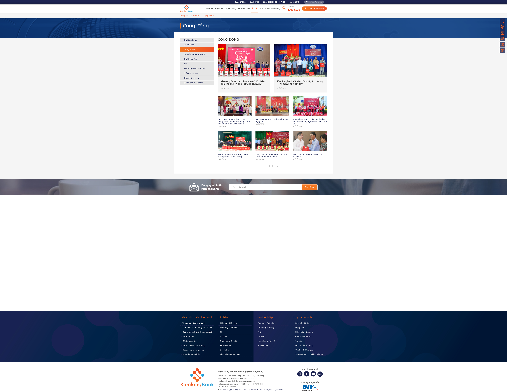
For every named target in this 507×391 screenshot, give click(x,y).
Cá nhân (254, 2)
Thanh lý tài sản (191, 78)
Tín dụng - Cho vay (228, 327)
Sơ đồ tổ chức (188, 336)
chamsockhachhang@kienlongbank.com (267, 389)
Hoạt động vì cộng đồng (193, 350)
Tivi (185, 64)
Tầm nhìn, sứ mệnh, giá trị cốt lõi (197, 327)
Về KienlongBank (214, 8)
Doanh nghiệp (270, 2)
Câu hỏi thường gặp (304, 350)
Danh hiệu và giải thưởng (193, 345)
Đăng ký (309, 187)
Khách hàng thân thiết (230, 354)
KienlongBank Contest (195, 68)
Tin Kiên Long (190, 40)
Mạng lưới (294, 2)
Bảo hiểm (224, 350)
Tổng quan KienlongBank (193, 323)
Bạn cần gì (240, 2)
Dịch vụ (223, 336)
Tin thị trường (190, 59)
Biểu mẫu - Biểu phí (304, 332)
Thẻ (283, 2)
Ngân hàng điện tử (228, 341)
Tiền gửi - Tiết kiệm (228, 323)
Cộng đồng (189, 49)
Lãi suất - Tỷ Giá (302, 323)
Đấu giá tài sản (191, 73)
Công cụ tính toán (303, 336)
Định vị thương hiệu (191, 354)
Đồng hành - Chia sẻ (193, 83)
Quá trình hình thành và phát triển (197, 332)
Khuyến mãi (244, 8)
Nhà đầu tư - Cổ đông (269, 8)
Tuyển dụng (230, 8)
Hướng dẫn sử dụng (304, 345)
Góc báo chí (189, 45)
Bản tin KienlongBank (194, 54)
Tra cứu (298, 341)
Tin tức (254, 8)
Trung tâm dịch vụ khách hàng (309, 354)
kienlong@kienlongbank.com (235, 389)
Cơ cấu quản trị (189, 341)
